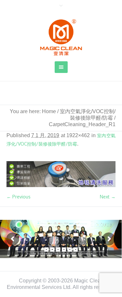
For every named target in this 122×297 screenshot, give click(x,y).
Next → (107, 196)
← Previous (19, 196)
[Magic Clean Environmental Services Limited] (61, 37)
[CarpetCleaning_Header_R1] (61, 174)
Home (49, 111)
